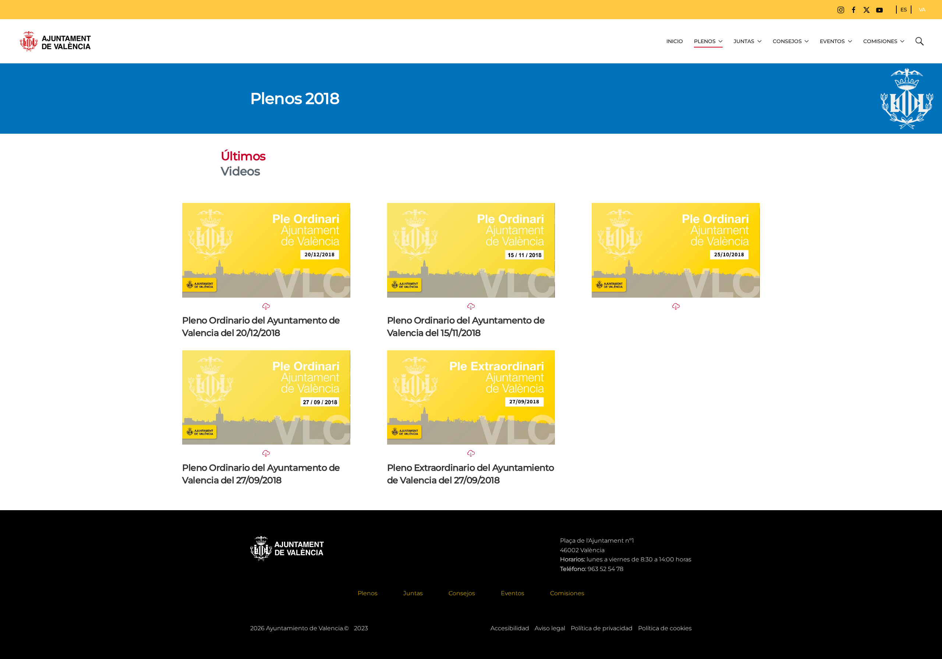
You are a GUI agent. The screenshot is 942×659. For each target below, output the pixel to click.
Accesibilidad (510, 628)
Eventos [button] (832, 41)
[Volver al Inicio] (55, 41)
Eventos (512, 593)
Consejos (462, 593)
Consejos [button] (787, 41)
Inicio (674, 41)
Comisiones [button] (880, 41)
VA (922, 9)
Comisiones (567, 593)
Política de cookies (665, 628)
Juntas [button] (744, 41)
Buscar (921, 41)
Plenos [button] (705, 41)
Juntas (413, 593)
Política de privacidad (602, 628)
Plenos (368, 593)
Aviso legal (550, 628)
